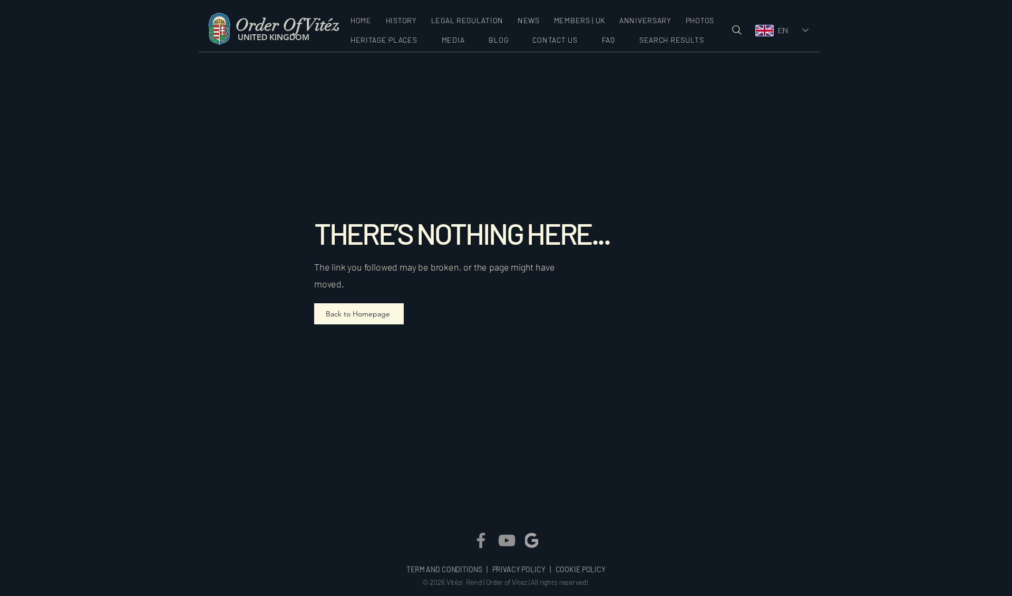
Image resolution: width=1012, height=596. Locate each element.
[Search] (737, 30)
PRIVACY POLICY (519, 569)
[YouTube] (507, 540)
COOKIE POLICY (581, 569)
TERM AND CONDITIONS (444, 569)
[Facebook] (481, 540)
